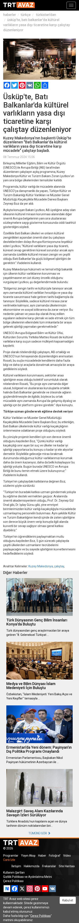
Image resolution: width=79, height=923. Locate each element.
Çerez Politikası (13, 881)
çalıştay (59, 566)
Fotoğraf (54, 855)
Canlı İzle (9, 859)
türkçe (26, 15)
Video (67, 855)
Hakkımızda (31, 866)
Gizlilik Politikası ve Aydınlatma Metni (27, 876)
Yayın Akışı (28, 855)
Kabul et (67, 900)
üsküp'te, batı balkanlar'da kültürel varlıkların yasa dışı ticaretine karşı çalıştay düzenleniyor (36, 25)
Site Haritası (67, 866)
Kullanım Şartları (14, 872)
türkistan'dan (45, 15)
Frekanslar (49, 866)
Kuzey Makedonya (40, 566)
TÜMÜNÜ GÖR (38, 833)
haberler (9, 15)
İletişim (16, 866)
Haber (42, 855)
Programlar (10, 855)
